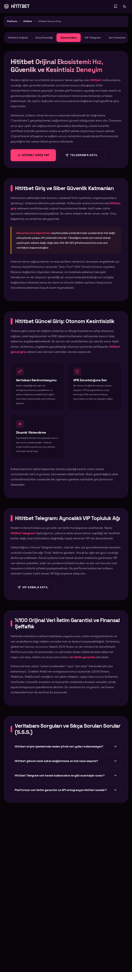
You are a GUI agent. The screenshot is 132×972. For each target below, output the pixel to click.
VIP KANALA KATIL (35, 587)
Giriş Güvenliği (44, 37)
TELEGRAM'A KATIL (84, 155)
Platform (12, 21)
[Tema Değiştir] (124, 6)
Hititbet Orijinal (18, 37)
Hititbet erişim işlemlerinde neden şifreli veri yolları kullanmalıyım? (59, 746)
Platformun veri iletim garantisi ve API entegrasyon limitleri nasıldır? (61, 790)
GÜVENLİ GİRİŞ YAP (35, 155)
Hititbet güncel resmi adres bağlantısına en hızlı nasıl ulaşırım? (56, 761)
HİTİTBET (20, 6)
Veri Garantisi (117, 37)
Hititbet (27, 21)
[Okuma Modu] (115, 6)
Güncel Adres (68, 37)
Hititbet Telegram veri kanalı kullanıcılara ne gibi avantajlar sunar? (60, 775)
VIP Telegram (93, 37)
